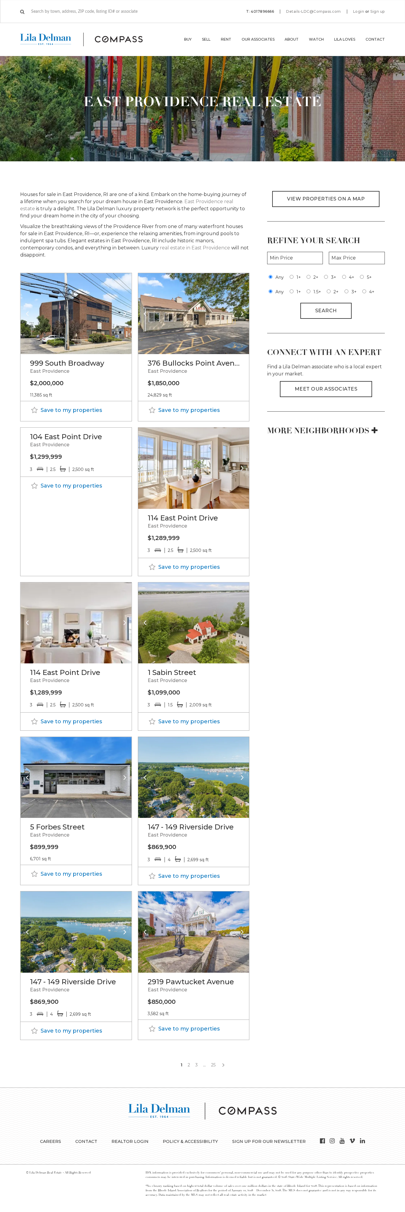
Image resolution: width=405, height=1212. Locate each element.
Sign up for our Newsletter (269, 1141)
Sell (206, 39)
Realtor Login (130, 1141)
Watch (316, 39)
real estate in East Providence (195, 248)
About (292, 39)
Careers (50, 1141)
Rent (226, 39)
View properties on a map (326, 199)
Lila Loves (344, 39)
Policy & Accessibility (190, 1141)
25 (213, 1065)
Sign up (377, 11)
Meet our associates (326, 389)
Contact (375, 39)
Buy (188, 39)
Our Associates (258, 39)
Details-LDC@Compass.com (313, 11)
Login (358, 11)
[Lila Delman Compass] (88, 39)
